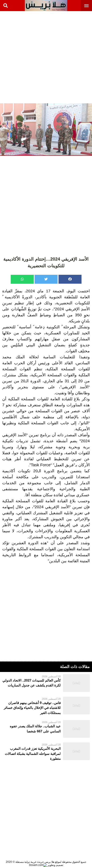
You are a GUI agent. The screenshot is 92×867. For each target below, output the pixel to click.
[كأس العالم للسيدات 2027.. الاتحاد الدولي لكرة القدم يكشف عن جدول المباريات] (46, 683)
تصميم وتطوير (55, 865)
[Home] (46, 5)
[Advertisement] (46, 57)
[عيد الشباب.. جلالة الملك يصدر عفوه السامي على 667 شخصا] (46, 729)
